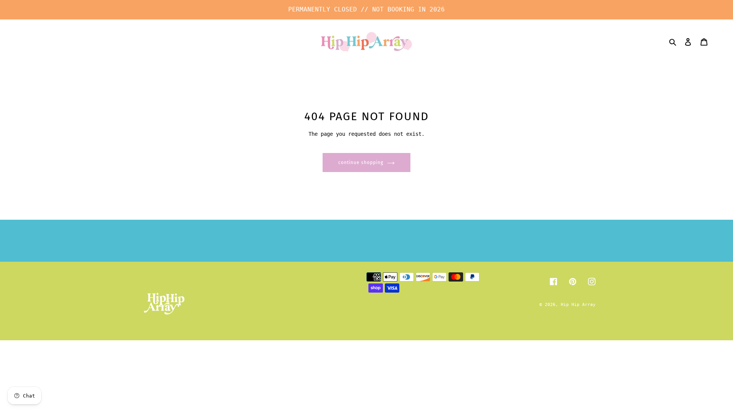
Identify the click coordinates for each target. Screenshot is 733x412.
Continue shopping (360, 162)
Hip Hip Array (578, 304)
